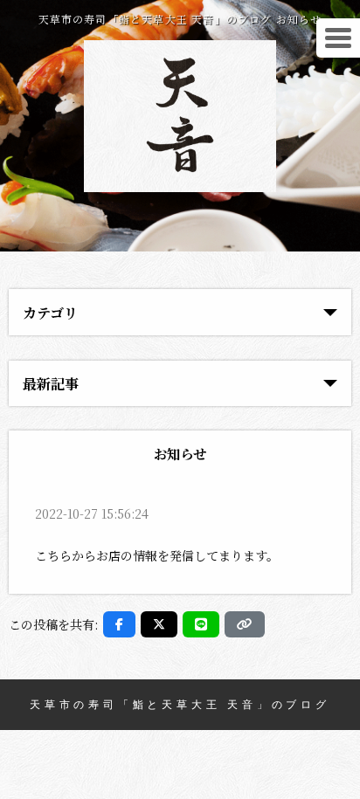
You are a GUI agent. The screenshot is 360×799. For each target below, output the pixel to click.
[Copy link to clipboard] (245, 624)
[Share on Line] (201, 624)
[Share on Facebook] (119, 624)
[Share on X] (159, 624)
